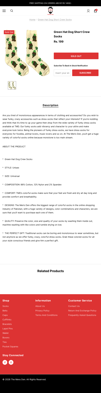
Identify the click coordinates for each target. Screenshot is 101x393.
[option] (26, 53)
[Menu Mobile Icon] (4, 10)
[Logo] (50, 10)
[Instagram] (11, 362)
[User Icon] (88, 10)
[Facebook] (4, 362)
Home (32, 19)
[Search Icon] (11, 11)
